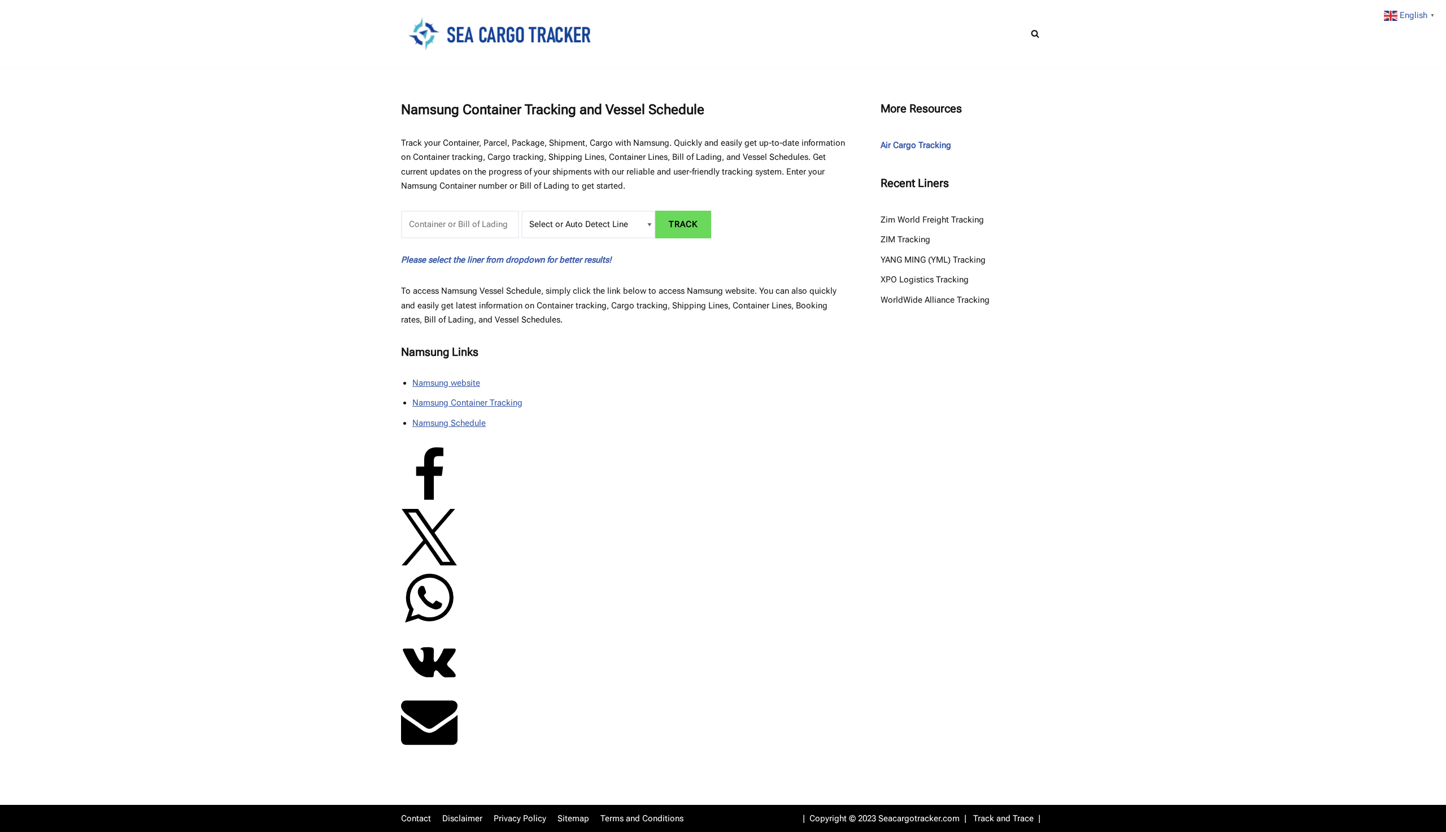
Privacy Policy (520, 818)
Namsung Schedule (449, 423)
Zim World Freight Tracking (932, 220)
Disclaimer (462, 818)
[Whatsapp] (429, 623)
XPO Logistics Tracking (925, 280)
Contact (416, 818)
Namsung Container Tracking (467, 403)
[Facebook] (429, 501)
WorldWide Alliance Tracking (935, 300)
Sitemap (573, 818)
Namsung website (446, 383)
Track (683, 224)
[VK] (429, 685)
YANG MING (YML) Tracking (933, 260)
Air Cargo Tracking (916, 145)
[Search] (1035, 33)
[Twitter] (429, 562)
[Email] (429, 746)
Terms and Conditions (641, 818)
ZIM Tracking (905, 239)
